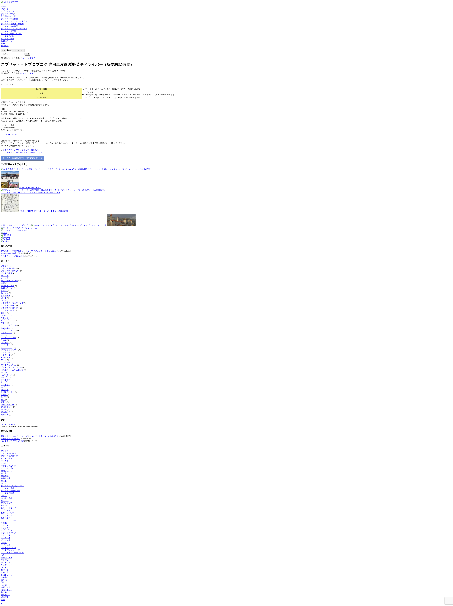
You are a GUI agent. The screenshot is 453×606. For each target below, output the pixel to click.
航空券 (4, 410)
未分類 (4, 402)
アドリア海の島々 (8, 268)
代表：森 (4, 390)
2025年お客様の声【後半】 (30, 188)
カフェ (4, 301)
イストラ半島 (6, 273)
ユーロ (10, 424)
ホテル (4, 372)
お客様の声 (5, 296)
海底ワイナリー (7, 405)
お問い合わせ (6, 288)
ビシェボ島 (5, 357)
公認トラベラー (7, 392)
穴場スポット (6, 407)
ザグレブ (4, 318)
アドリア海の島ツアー (10, 271)
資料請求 (4, 414)
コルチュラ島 (6, 315)
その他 (4, 340)
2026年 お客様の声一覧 (10, 253)
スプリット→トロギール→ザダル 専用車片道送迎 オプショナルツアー (30, 193)
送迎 (3, 283)
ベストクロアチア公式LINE (12, 256)
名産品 (4, 395)
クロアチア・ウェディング (12, 303)
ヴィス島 (4, 276)
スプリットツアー (8, 330)
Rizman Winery (11, 134)
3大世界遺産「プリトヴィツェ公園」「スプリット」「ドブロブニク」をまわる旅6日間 (113, 169)
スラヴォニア (6, 333)
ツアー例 (4, 343)
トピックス (5, 345)
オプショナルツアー (9, 281)
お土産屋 (4, 293)
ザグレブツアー (7, 320)
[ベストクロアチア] (9, 2)
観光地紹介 (5, 412)
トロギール (5, 355)
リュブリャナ (6, 382)
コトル (4, 313)
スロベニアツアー (8, 338)
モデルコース (6, 375)
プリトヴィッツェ (8, 365)
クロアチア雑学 (7, 310)
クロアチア (4, 424)
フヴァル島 (5, 362)
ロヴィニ (4, 387)
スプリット (5, 328)
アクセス (4, 266)
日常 (3, 400)
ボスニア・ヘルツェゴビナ (12, 370)
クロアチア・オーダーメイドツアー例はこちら (22, 152)
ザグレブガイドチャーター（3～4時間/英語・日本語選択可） (80, 190)
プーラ (4, 360)
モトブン (4, 377)
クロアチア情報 (7, 305)
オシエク (4, 278)
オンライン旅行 (7, 286)
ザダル (4, 323)
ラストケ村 (5, 380)
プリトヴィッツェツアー (11, 367)
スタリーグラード (8, 325)
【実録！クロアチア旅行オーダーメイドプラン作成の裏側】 (44, 211)
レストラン (5, 385)
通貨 (13, 424)
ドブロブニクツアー (9, 350)
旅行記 (4, 397)
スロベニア (5, 335)
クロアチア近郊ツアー (10, 308)
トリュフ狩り (6, 353)
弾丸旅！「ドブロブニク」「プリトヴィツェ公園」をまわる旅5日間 (30, 251)
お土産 (4, 291)
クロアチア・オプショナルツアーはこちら (21, 150)
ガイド (4, 298)
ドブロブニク (6, 348)
